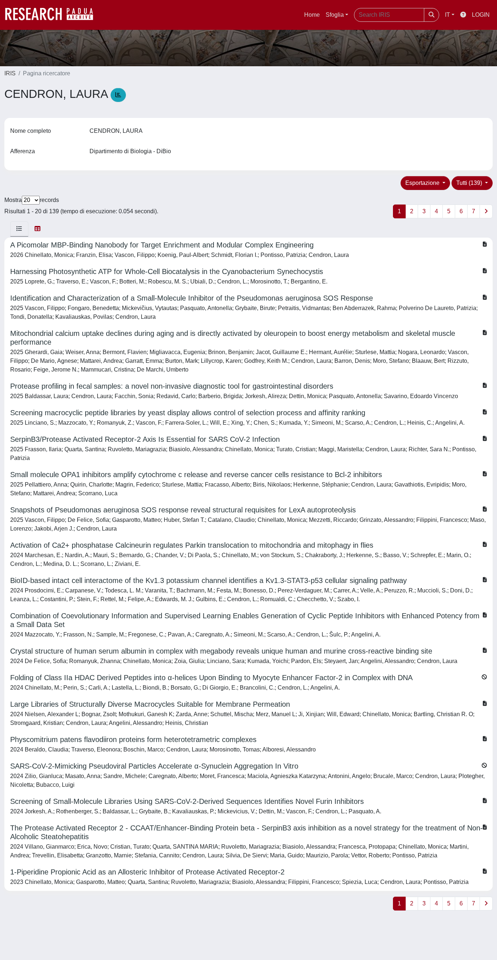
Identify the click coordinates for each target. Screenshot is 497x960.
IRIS (10, 73)
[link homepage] (52, 14)
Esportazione (423, 183)
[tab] (19, 229)
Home (312, 15)
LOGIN (481, 15)
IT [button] (447, 15)
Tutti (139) (470, 183)
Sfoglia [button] (335, 15)
